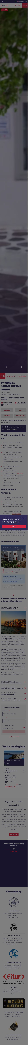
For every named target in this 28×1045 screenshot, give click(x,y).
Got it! (14, 526)
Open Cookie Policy (13, 522)
